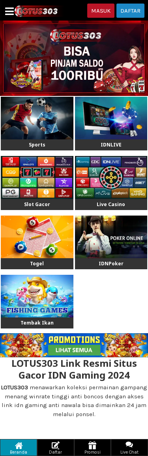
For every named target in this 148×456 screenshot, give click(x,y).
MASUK (101, 10)
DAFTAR (130, 10)
